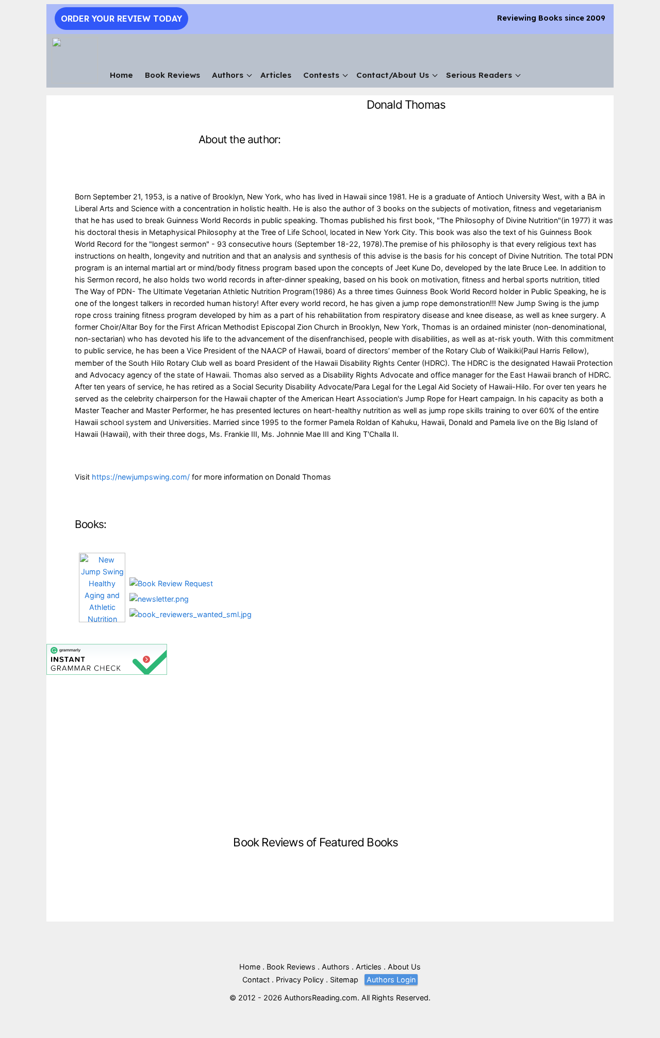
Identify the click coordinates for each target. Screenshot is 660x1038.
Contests (321, 75)
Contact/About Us (392, 75)
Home (121, 75)
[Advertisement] (315, 754)
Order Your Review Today (121, 18)
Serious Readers (479, 75)
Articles (275, 75)
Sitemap (344, 979)
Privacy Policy (300, 979)
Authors (227, 75)
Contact (256, 979)
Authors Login (391, 979)
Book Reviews (172, 75)
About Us (404, 966)
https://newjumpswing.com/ (141, 476)
